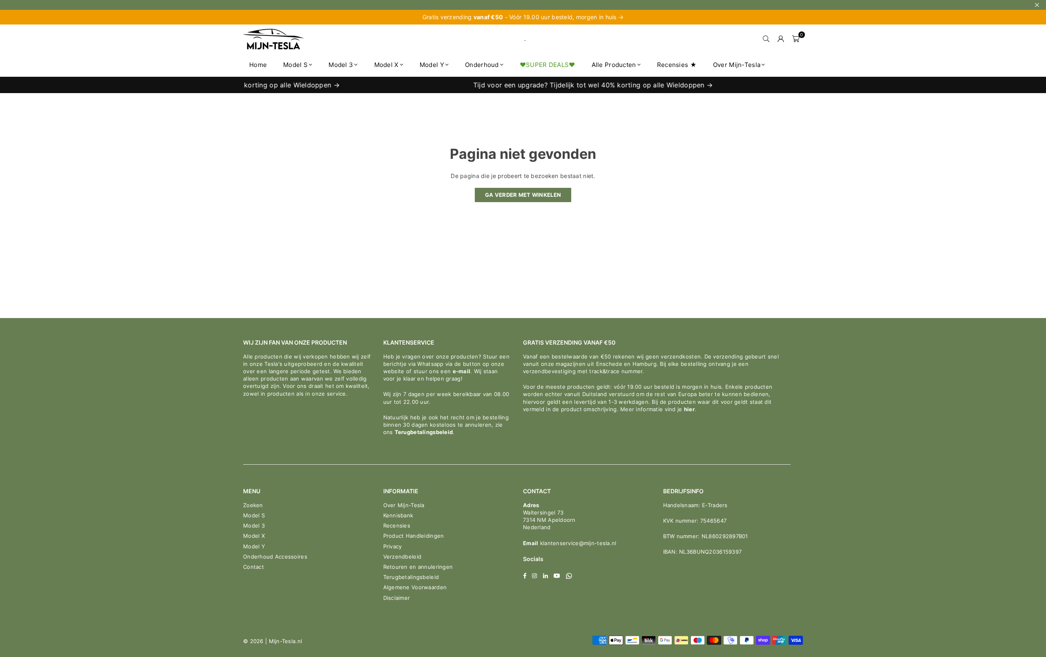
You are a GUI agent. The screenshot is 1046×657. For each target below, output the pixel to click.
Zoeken (253, 505)
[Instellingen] (780, 38)
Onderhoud (482, 65)
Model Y (432, 65)
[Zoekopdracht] (766, 38)
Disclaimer (396, 598)
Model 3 (341, 65)
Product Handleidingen (413, 535)
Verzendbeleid (402, 556)
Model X (386, 65)
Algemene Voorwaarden (415, 587)
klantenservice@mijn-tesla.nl (577, 543)
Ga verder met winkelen (523, 195)
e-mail (462, 371)
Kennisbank (398, 515)
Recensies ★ (677, 65)
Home (258, 65)
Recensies (397, 525)
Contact (253, 566)
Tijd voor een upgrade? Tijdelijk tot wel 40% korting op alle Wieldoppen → (579, 85)
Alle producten (614, 65)
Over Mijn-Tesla (736, 65)
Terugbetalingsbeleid (424, 432)
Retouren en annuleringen (418, 566)
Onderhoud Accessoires (275, 556)
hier (689, 409)
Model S (295, 65)
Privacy (392, 546)
